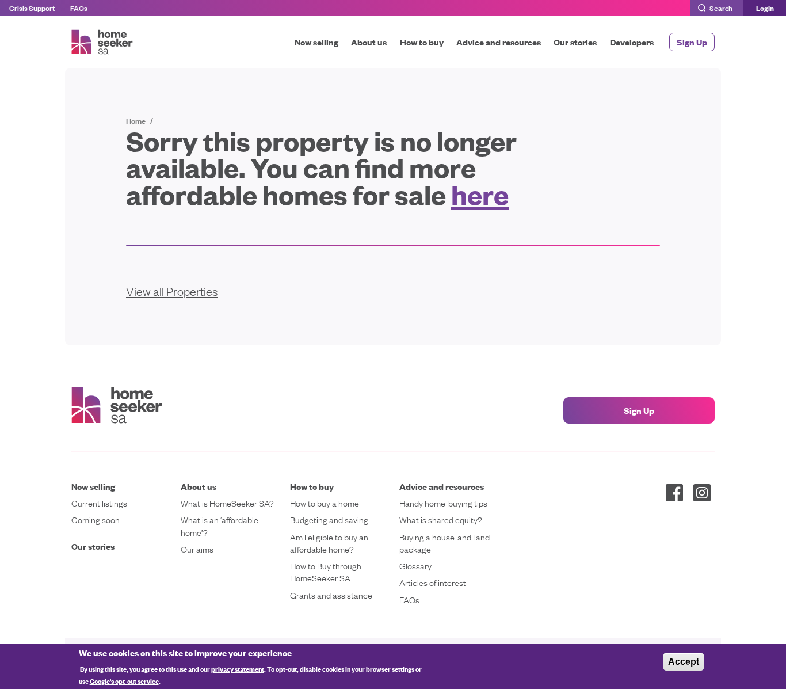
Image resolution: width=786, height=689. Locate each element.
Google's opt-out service (124, 680)
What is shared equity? (440, 519)
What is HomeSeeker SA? (227, 503)
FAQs (78, 7)
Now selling (316, 42)
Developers (632, 42)
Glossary (415, 565)
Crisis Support (32, 7)
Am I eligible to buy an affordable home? (329, 543)
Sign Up (692, 42)
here (480, 193)
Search (720, 7)
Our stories (575, 42)
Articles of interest (432, 582)
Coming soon (95, 519)
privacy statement (237, 668)
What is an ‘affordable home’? (219, 525)
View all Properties (172, 290)
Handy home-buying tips (443, 503)
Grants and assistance (331, 595)
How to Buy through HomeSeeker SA (325, 571)
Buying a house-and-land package (444, 543)
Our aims (197, 549)
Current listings (99, 503)
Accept (683, 662)
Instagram (702, 493)
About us (369, 42)
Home (136, 120)
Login (765, 7)
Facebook (674, 493)
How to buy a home (324, 503)
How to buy (422, 42)
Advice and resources (498, 42)
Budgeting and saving (329, 519)
